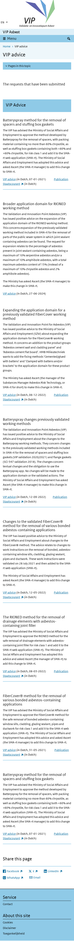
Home (6, 46)
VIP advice (9, 179)
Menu (12, 38)
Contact (8, 904)
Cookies (8, 922)
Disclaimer (9, 928)
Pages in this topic (19, 66)
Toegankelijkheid (14, 933)
